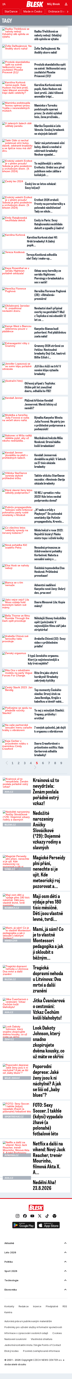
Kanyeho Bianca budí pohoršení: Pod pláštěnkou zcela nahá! (50, 332)
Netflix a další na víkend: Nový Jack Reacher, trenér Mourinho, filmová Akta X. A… (49, 1157)
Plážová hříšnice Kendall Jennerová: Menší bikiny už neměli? (41, 404)
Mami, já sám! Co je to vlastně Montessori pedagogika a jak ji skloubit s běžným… (48, 943)
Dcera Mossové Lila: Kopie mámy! (49, 604)
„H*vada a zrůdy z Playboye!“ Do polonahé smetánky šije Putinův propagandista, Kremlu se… (48, 515)
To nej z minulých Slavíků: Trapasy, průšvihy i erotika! (49, 714)
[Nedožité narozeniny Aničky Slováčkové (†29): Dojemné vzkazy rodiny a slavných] (17, 818)
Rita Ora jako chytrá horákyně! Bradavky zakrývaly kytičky (46, 676)
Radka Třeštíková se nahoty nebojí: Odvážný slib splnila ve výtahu (47, 35)
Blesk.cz (10, 824)
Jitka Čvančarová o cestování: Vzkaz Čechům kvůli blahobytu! (49, 1009)
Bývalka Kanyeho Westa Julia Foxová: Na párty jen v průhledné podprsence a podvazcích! (49, 423)
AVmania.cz (11, 1155)
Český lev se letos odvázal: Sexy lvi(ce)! (40, 185)
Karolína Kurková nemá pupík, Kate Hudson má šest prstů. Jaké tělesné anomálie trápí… (48, 91)
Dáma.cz (10, 869)
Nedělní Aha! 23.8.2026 (44, 1185)
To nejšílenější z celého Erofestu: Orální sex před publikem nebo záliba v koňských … (49, 169)
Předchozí (7, 763)
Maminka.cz (12, 908)
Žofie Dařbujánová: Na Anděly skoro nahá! (47, 50)
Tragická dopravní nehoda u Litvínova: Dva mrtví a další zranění (48, 979)
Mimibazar (11, 940)
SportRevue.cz (14, 1116)
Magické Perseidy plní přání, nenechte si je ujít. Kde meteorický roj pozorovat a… (49, 871)
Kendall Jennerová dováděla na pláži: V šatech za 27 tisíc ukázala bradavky (50, 461)
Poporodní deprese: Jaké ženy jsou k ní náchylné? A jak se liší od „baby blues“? (47, 1080)
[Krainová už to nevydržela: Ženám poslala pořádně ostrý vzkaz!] (17, 786)
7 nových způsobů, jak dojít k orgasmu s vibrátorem (50, 729)
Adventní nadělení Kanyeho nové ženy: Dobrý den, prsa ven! (49, 589)
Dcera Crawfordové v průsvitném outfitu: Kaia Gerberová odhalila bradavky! (48, 749)
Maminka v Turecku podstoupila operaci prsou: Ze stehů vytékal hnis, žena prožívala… (48, 111)
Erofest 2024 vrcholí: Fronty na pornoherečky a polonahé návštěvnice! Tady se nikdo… (49, 205)
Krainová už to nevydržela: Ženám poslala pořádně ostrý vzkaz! (46, 791)
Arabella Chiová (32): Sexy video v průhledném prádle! (50, 642)
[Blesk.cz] (35, 4)
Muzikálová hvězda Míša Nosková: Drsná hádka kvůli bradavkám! (48, 442)
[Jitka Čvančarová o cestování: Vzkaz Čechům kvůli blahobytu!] (17, 1006)
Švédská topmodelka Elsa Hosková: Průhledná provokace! (49, 572)
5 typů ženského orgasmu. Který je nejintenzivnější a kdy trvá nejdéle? (43, 659)
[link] (17, 1216)
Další (35, 767)
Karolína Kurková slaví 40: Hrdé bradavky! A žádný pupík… (42, 241)
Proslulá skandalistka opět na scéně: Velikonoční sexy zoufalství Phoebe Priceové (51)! (50, 70)
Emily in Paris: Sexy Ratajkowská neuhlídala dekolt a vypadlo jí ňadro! (49, 224)
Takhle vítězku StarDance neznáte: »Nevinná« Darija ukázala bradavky (49, 479)
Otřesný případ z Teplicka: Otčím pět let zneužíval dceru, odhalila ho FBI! (40, 387)
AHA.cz (9, 792)
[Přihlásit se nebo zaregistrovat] (66, 4)
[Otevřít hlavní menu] (4, 4)
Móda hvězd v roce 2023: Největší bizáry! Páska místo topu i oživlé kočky (49, 534)
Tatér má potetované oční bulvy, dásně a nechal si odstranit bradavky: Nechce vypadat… (49, 149)
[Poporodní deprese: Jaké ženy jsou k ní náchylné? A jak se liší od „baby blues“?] (17, 1072)
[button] (23, 1225)
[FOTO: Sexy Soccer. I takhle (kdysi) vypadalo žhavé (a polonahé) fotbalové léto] (17, 1110)
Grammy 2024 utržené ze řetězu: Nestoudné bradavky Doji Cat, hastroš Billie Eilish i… (50, 351)
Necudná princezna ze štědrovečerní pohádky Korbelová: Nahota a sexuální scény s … (48, 553)
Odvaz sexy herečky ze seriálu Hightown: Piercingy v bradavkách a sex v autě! (49, 276)
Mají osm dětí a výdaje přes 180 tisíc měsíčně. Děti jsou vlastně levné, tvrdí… (48, 907)
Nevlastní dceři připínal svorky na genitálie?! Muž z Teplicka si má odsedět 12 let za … (50, 314)
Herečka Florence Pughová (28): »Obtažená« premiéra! (50, 295)
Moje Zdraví (12, 1078)
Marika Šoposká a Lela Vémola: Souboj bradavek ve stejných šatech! (49, 129)
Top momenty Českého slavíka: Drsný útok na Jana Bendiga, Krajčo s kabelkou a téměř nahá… (49, 696)
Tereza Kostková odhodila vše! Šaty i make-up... (41, 256)
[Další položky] (68, 12)
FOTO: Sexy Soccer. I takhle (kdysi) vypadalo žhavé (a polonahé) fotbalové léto (48, 1119)
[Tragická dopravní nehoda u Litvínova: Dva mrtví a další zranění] (17, 973)
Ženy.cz (9, 1039)
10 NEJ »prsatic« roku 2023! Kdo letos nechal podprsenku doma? (47, 496)
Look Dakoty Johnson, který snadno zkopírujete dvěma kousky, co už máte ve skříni (48, 1042)
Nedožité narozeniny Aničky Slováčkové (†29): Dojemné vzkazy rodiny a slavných (47, 830)
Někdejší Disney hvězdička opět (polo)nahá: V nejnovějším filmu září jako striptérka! (50, 624)
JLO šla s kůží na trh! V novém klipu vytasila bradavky (47, 370)
